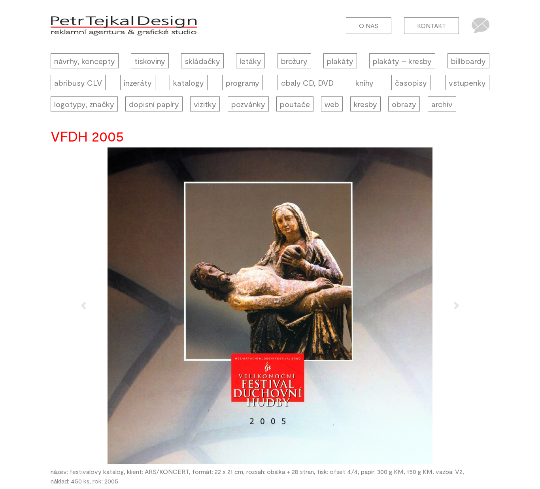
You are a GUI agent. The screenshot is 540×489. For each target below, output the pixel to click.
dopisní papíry (154, 104)
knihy (364, 82)
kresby (365, 104)
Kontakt (431, 25)
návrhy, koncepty (84, 61)
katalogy (188, 82)
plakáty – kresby (402, 61)
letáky (250, 61)
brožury (294, 61)
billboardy (468, 61)
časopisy (411, 82)
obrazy (404, 104)
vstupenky (467, 82)
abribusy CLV (78, 82)
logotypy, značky (84, 104)
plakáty (340, 61)
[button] (84, 305)
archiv (442, 104)
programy (242, 82)
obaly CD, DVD (307, 82)
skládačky (202, 61)
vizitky (205, 104)
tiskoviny (149, 61)
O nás (368, 25)
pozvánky (248, 104)
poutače (295, 104)
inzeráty (138, 82)
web (332, 104)
